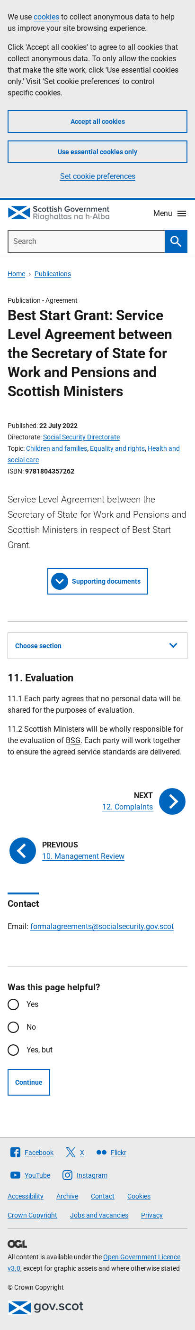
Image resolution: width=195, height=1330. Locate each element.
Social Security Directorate (81, 437)
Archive (67, 1196)
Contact (103, 1196)
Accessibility (26, 1196)
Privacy (152, 1215)
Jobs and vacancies (99, 1215)
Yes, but (40, 1049)
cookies (46, 16)
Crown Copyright (32, 1215)
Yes (32, 1004)
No (31, 1027)
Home (16, 274)
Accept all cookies (98, 121)
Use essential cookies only (97, 152)
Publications (53, 274)
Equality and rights (117, 448)
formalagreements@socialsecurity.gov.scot (102, 926)
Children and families (56, 448)
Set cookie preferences (97, 176)
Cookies (139, 1196)
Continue (29, 1082)
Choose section (38, 646)
